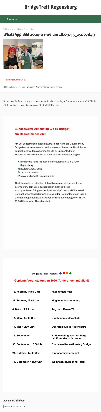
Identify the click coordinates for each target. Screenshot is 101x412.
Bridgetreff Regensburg (26, 29)
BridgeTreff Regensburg (50, 7)
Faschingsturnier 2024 (15, 79)
